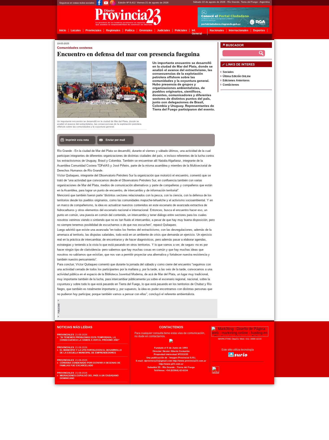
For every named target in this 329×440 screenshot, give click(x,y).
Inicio (62, 30)
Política (130, 30)
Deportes (259, 30)
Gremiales (145, 30)
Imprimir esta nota (77, 140)
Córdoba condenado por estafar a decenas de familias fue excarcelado (90, 364)
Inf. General (197, 32)
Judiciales (163, 30)
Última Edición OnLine (237, 76)
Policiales (181, 30)
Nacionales (217, 30)
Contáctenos (231, 84)
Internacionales (238, 30)
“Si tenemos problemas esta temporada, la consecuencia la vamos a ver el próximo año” (90, 338)
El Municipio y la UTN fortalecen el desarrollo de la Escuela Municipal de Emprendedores (91, 351)
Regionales (113, 30)
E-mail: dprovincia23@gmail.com (154, 361)
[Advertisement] (137, 307)
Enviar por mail (115, 140)
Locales (76, 30)
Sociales (228, 72)
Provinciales (93, 30)
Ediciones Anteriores (236, 80)
